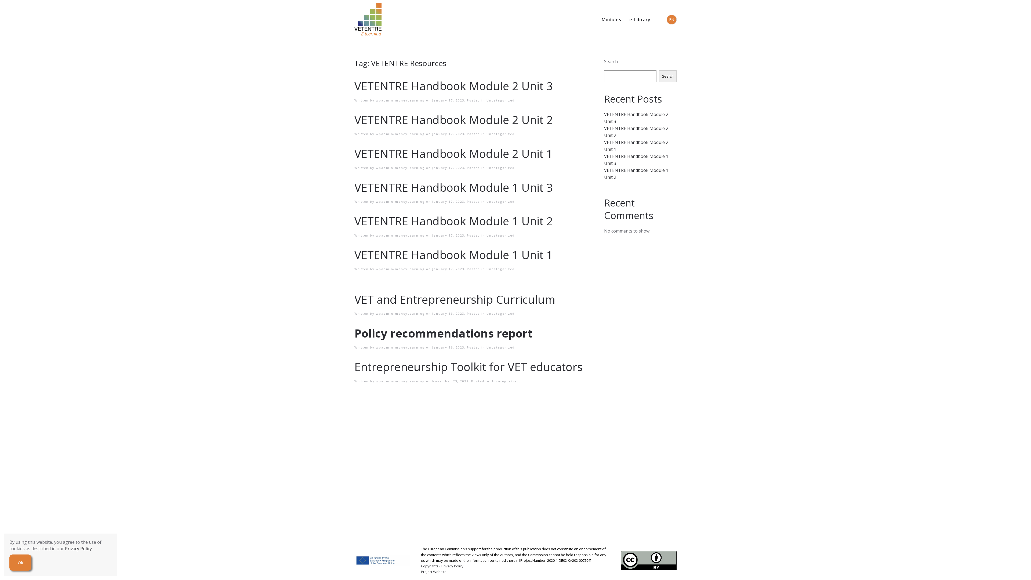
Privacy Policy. (79, 549)
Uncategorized (501, 100)
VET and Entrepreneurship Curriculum (454, 299)
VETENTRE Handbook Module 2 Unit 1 (453, 153)
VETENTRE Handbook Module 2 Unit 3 (453, 85)
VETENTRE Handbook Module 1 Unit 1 (453, 254)
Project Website (433, 571)
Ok (20, 562)
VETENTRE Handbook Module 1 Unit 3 (453, 187)
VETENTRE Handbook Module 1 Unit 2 (453, 221)
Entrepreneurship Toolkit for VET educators (468, 366)
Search (611, 61)
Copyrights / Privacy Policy (442, 566)
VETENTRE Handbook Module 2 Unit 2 (453, 119)
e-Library (640, 20)
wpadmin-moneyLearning (400, 100)
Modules (611, 20)
